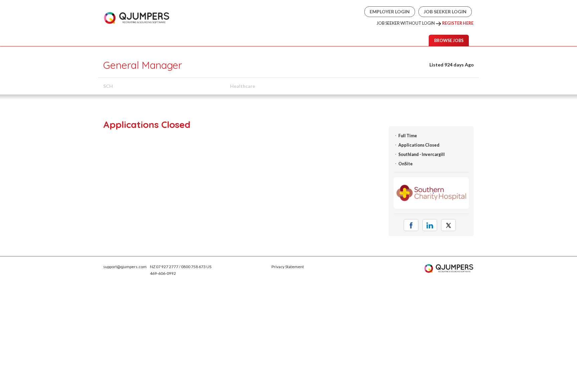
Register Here (457, 23)
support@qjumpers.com (125, 266)
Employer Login (390, 11)
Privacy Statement (287, 266)
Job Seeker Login (445, 11)
